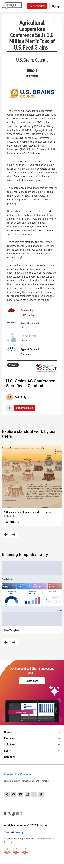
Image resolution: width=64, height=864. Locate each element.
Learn (7, 750)
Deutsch (16, 781)
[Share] (9, 408)
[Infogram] (12, 6)
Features (9, 738)
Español (35, 781)
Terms (8, 832)
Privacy (19, 832)
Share (14, 365)
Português (26, 781)
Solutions (9, 744)
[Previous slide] (6, 534)
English (7, 781)
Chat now (25, 774)
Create (8, 732)
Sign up (56, 6)
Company (9, 756)
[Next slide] (14, 534)
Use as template (37, 6)
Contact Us (10, 774)
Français (45, 781)
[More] (57, 19)
